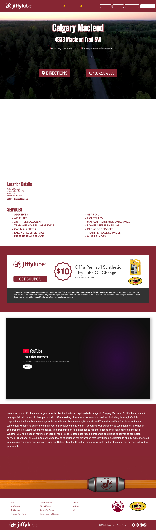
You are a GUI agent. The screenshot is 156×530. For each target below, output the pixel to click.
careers (75, 502)
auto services (15, 506)
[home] (16, 6)
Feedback (76, 506)
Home (12, 502)
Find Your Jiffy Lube (46, 502)
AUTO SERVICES (105, 6)
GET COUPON (30, 279)
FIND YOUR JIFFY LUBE (147, 6)
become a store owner (18, 514)
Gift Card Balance (45, 506)
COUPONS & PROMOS (132, 6)
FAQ (74, 510)
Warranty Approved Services (49, 514)
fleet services (15, 510)
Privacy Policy (121, 525)
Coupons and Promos (47, 510)
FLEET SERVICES (118, 6)
